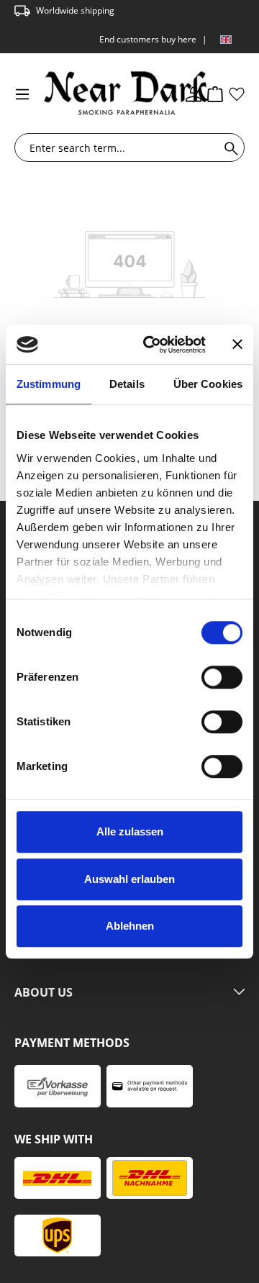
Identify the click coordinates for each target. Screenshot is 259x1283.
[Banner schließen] (237, 345)
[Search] (228, 147)
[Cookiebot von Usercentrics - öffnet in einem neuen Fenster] (152, 344)
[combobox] (120, 147)
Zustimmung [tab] (49, 384)
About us (43, 993)
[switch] (221, 677)
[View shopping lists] (237, 93)
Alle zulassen (129, 831)
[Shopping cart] (215, 93)
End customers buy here (147, 39)
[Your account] (193, 93)
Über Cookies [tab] (207, 384)
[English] (226, 39)
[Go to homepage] (100, 93)
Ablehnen (130, 926)
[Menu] (22, 93)
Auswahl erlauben (129, 879)
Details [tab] (127, 384)
